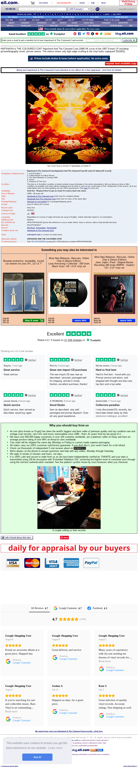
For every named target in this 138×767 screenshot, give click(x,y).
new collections (94, 26)
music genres (101, 740)
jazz (53, 23)
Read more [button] (105, 661)
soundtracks (42, 23)
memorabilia (123, 23)
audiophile (25, 23)
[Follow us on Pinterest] (74, 35)
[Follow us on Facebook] (79, 35)
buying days (26, 26)
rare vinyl (35, 20)
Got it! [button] (37, 757)
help (93, 3)
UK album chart (67, 17)
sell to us (10, 26)
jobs (131, 26)
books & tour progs (111, 20)
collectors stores (73, 26)
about (103, 3)
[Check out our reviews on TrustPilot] (80, 448)
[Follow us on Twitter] (83, 35)
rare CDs (22, 20)
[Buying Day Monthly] (69, 551)
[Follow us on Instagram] (88, 35)
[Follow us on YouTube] (96, 35)
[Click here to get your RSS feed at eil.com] (108, 34)
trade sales (54, 26)
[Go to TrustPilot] (36, 35)
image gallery (74, 740)
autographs (106, 23)
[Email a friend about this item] (17, 538)
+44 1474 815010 (38, 242)
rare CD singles (88, 20)
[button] (118, 563)
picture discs (89, 23)
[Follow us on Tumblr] (92, 35)
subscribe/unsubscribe (88, 746)
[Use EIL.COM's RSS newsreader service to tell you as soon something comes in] (96, 750)
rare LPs (48, 20)
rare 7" (60, 20)
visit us (40, 26)
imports (11, 23)
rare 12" (71, 20)
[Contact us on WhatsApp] (101, 35)
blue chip (9, 20)
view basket (43, 3)
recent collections (89, 743)
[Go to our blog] (124, 34)
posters (130, 20)
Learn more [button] (55, 747)
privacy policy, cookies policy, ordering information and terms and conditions (78, 754)
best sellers (95, 17)
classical (63, 23)
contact (82, 3)
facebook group (116, 26)
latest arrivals (38, 17)
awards (74, 23)
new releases (12, 17)
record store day (121, 17)
